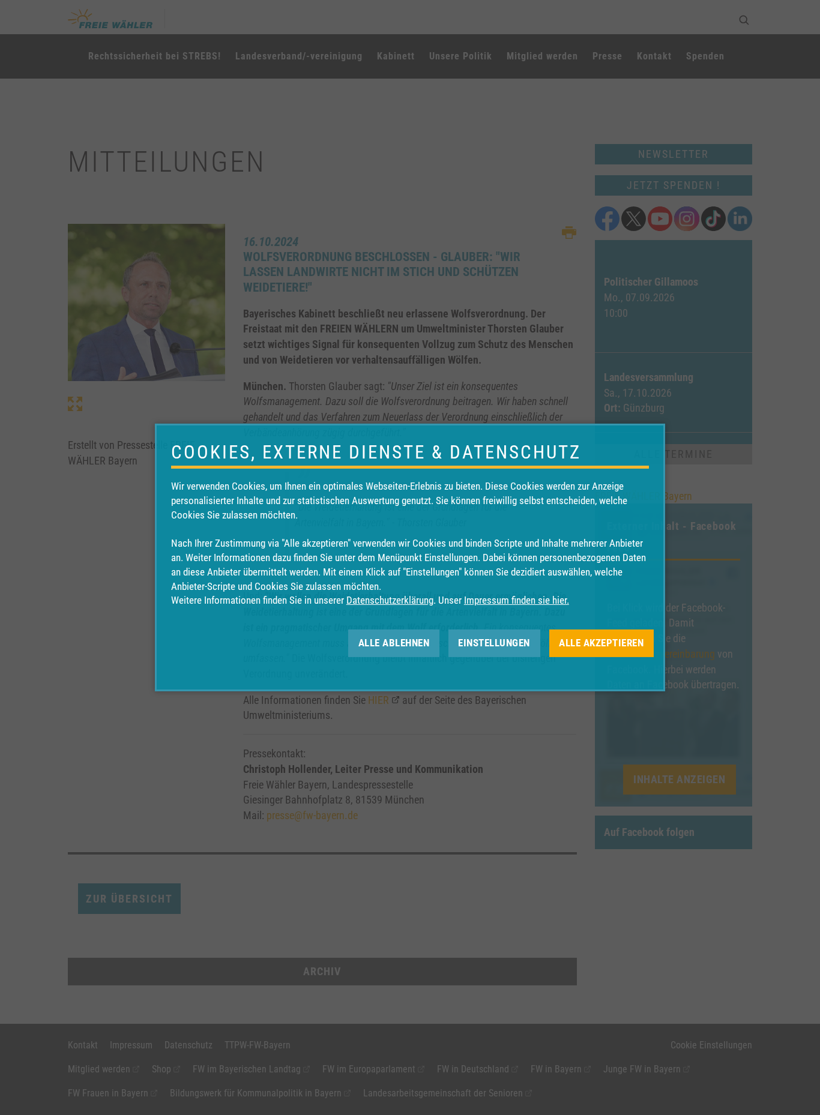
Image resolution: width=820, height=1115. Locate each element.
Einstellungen (494, 643)
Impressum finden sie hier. (516, 600)
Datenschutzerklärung (389, 600)
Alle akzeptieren (601, 643)
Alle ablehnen (394, 643)
